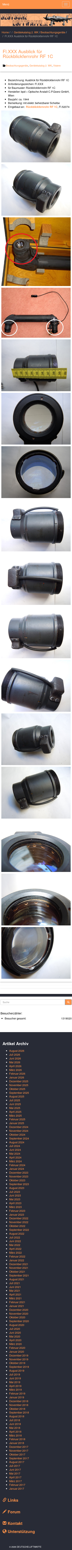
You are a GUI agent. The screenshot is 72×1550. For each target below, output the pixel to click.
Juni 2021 (15, 1287)
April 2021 (15, 1294)
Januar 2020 (16, 1351)
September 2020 (19, 1321)
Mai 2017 (14, 1473)
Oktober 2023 (17, 1180)
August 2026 (16, 1051)
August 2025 (16, 1096)
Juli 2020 (14, 1329)
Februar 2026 (17, 1073)
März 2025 (15, 1115)
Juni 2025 (15, 1104)
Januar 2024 (16, 1169)
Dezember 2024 (18, 1127)
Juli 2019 (14, 1374)
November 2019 (18, 1359)
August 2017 (16, 1462)
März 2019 (15, 1389)
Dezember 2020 (18, 1310)
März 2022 (15, 1252)
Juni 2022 (15, 1241)
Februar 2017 (17, 1485)
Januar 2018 (16, 1443)
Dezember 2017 (18, 1447)
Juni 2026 (15, 1058)
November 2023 (18, 1176)
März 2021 (15, 1298)
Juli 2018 (14, 1420)
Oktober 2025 (17, 1089)
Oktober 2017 (17, 1454)
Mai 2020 (14, 1336)
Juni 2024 (15, 1150)
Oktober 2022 (17, 1226)
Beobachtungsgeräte (53, 32)
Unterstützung (21, 1531)
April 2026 (15, 1066)
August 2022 (16, 1233)
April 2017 (15, 1477)
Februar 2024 (17, 1165)
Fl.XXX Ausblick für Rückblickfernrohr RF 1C (28, 54)
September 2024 (19, 1138)
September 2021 (19, 1275)
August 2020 (16, 1325)
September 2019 (19, 1367)
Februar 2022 (17, 1256)
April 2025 (15, 1112)
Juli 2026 (14, 1054)
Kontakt (14, 1523)
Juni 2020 (15, 1332)
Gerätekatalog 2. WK (26, 32)
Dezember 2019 (18, 1355)
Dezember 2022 (18, 1218)
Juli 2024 (14, 1146)
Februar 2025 (17, 1119)
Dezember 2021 (18, 1264)
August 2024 (16, 1142)
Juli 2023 (14, 1192)
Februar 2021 (17, 1302)
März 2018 (15, 1435)
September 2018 (19, 1412)
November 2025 (18, 1085)
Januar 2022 (16, 1260)
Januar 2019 (16, 1397)
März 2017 (15, 1481)
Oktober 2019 (17, 1363)
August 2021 (16, 1279)
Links (12, 1500)
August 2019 (16, 1370)
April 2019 (15, 1386)
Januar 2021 (16, 1306)
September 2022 (19, 1230)
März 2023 (15, 1207)
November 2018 (18, 1405)
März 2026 (15, 1070)
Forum (13, 1511)
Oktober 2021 (17, 1271)
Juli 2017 (14, 1466)
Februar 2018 (17, 1439)
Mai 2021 (14, 1290)
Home (5, 32)
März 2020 (15, 1344)
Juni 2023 (15, 1195)
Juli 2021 (14, 1283)
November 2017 (18, 1450)
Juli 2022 (14, 1237)
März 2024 (15, 1161)
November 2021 (18, 1268)
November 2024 (18, 1131)
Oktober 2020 (17, 1317)
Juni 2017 (15, 1469)
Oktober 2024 (17, 1134)
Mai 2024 (14, 1153)
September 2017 (19, 1458)
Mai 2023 (14, 1199)
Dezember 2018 (18, 1401)
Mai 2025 (14, 1108)
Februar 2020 (17, 1348)
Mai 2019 (14, 1382)
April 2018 (15, 1431)
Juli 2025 (14, 1100)
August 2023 (16, 1188)
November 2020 (18, 1313)
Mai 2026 (14, 1062)
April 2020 (15, 1340)
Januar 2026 (16, 1077)
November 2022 (18, 1222)
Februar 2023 (17, 1211)
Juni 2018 (15, 1424)
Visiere (57, 65)
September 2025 (19, 1093)
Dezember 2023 (18, 1172)
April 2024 (15, 1157)
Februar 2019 (17, 1393)
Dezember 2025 (18, 1081)
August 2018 (16, 1416)
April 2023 (15, 1203)
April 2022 (15, 1249)
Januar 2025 (16, 1123)
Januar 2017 (16, 1488)
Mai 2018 (14, 1428)
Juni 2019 (15, 1378)
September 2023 (19, 1184)
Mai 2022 (14, 1245)
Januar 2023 (16, 1214)
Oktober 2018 (17, 1409)
